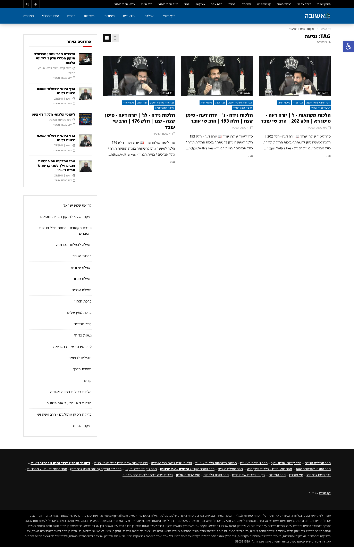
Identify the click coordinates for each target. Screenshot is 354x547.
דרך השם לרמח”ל (318, 475)
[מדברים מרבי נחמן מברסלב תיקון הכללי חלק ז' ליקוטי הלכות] (85, 59)
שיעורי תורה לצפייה (320, 107)
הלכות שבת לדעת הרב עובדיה (171, 463)
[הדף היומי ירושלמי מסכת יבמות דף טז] (85, 94)
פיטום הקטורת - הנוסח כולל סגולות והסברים (65, 230)
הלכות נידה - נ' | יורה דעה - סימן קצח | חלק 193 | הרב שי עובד (219, 118)
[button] (348, 46)
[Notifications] (36, 4)
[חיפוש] (27, 4)
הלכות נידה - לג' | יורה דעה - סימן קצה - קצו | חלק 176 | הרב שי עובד (140, 121)
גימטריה (246, 4)
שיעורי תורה (284, 102)
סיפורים (109, 16)
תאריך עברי (324, 4)
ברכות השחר (284, 4)
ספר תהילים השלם (318, 463)
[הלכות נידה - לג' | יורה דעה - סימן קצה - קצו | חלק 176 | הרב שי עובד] (139, 76)
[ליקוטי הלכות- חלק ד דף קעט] (85, 119)
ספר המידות (277, 475)
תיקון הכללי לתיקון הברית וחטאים (66, 216)
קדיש (88, 380)
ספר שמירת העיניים (254, 463)
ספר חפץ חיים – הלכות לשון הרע (269, 469)
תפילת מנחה (82, 278)
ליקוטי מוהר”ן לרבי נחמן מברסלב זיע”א (60, 463)
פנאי (186, 4)
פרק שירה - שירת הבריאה (72, 346)
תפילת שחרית (81, 267)
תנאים (232, 4)
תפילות (88, 16)
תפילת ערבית (81, 290)
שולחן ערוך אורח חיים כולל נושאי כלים (121, 463)
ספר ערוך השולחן (188, 475)
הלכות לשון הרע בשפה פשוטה (69, 403)
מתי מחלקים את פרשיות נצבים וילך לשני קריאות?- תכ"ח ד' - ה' (55, 165)
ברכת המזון (83, 301)
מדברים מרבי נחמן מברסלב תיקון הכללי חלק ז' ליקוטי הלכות (54, 58)
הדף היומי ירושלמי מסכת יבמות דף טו (56, 137)
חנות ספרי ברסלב (168, 4)
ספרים (71, 16)
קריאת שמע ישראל (78, 205)
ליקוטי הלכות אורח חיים (248, 475)
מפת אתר (216, 4)
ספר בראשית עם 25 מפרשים (47, 469)
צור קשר (200, 4)
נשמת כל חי (304, 4)
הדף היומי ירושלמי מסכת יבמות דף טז (56, 91)
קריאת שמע (264, 4)
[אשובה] (317, 16)
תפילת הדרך (82, 369)
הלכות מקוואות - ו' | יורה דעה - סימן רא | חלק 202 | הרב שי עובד (296, 118)
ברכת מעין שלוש (79, 312)
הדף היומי (146, 4)
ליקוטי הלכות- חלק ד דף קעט (53, 114)
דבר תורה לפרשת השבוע (318, 102)
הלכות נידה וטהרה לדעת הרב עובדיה (148, 475)
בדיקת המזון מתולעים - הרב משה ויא (64, 414)
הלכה (148, 16)
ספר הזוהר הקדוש (187, 469)
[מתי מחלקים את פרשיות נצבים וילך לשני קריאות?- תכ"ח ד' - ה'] (85, 166)
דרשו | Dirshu (62, 98)
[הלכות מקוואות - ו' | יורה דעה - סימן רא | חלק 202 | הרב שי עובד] (295, 76)
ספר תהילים (83, 324)
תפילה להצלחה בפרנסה (74, 244)
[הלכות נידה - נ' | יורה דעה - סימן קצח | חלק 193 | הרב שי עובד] (217, 76)
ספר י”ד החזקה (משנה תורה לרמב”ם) (95, 469)
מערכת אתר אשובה (60, 120)
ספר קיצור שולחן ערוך (286, 463)
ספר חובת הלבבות (216, 475)
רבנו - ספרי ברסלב (124, 4)
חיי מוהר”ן (296, 475)
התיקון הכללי (50, 16)
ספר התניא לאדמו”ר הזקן (313, 469)
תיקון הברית (82, 425)
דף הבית (326, 29)
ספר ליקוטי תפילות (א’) (141, 469)
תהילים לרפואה (80, 357)
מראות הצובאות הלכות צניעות (216, 463)
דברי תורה (298, 102)
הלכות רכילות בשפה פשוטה (71, 391)
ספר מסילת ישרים (230, 469)
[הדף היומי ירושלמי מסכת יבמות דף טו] (85, 140)
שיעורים (128, 16)
